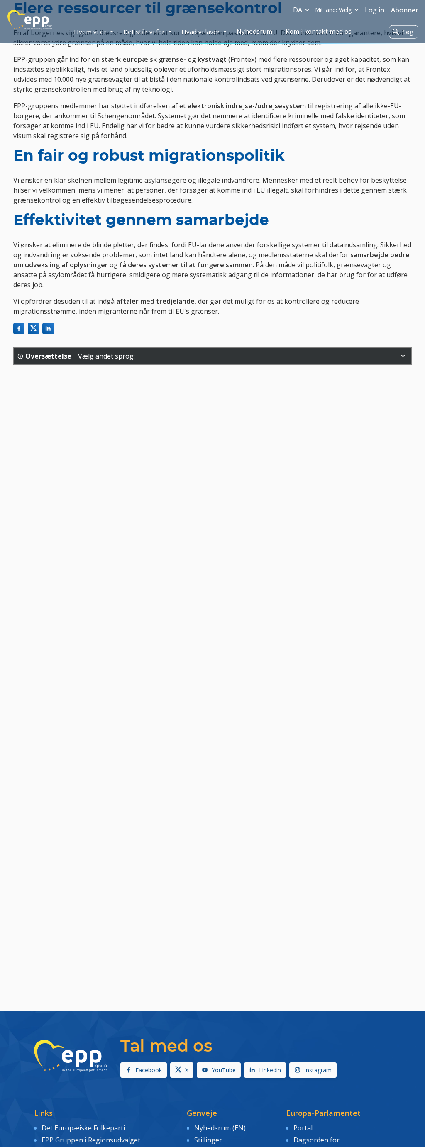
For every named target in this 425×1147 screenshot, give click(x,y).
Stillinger (208, 1140)
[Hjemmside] (30, 20)
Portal (303, 1127)
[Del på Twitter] (33, 328)
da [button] (297, 10)
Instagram (318, 1070)
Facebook (148, 1070)
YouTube (224, 1070)
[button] (403, 356)
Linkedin (270, 1070)
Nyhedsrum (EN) (220, 1127)
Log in (374, 10)
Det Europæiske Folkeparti (83, 1127)
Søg (408, 32)
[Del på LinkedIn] (48, 328)
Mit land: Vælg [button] (333, 10)
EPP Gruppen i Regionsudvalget (91, 1140)
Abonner (404, 10)
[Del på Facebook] (18, 328)
